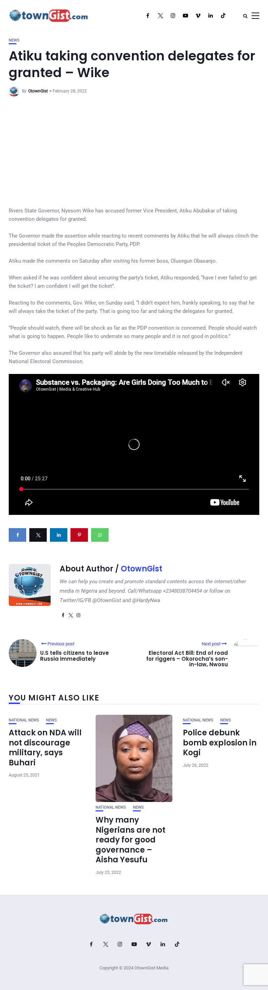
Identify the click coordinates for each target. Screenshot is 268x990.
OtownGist (38, 91)
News (14, 40)
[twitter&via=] (38, 535)
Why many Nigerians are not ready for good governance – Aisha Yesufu (130, 840)
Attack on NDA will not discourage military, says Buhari (45, 747)
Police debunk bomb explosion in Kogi (219, 742)
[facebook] (17, 535)
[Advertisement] (134, 154)
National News (24, 720)
